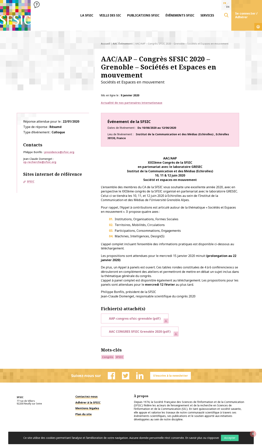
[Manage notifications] (253, 434)
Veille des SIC (110, 15)
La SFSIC (86, 15)
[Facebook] (111, 376)
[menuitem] (86, 15)
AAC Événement (123, 43)
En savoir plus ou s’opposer (202, 438)
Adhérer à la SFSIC (88, 402)
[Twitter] (125, 376)
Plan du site (83, 414)
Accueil (105, 43)
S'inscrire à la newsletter (170, 375)
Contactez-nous (86, 396)
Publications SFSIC (143, 15)
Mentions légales (87, 408)
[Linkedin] (140, 376)
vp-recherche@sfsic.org (39, 162)
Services (207, 15)
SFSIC (30, 181)
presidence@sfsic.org (59, 152)
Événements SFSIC (180, 15)
